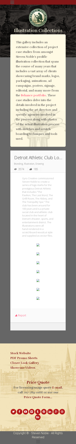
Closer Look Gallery (24, 363)
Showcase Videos (22, 368)
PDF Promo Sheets (23, 358)
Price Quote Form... (38, 397)
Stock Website (20, 353)
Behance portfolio (33, 95)
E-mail (57, 387)
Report (21, 315)
